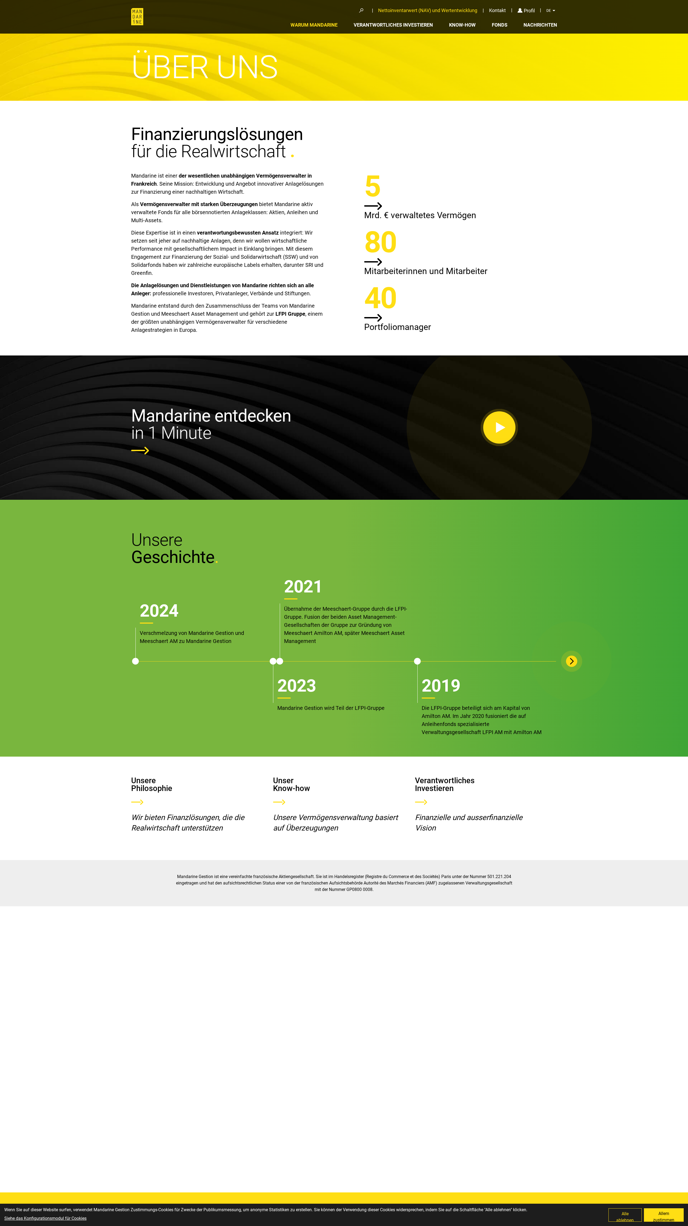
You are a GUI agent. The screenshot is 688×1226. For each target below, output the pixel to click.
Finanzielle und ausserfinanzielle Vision (468, 822)
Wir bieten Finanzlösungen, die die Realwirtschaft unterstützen (187, 822)
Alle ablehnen (625, 1216)
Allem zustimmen (663, 1216)
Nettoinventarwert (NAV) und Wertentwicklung (427, 10)
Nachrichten (540, 25)
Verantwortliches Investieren (393, 25)
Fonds (499, 25)
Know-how (462, 25)
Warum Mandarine (314, 25)
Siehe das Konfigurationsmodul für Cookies (45, 1218)
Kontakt (497, 10)
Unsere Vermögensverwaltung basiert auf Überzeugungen (335, 822)
